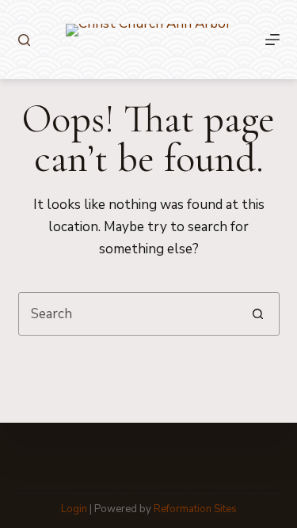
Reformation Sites (195, 509)
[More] (272, 39)
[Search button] (258, 314)
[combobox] (128, 314)
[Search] (24, 40)
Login (74, 509)
